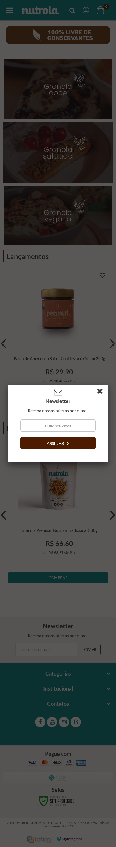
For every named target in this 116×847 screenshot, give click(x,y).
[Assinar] (58, 443)
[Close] (102, 392)
